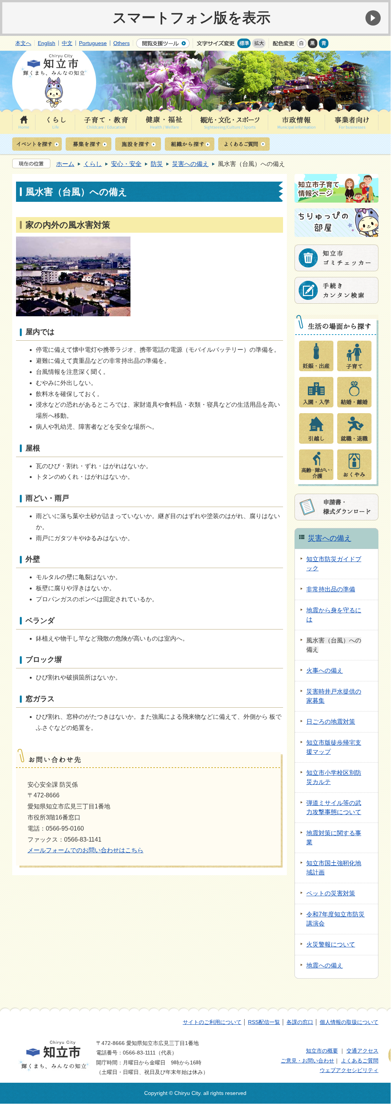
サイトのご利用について (212, 1022)
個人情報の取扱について (349, 1022)
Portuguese (93, 43)
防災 (157, 164)
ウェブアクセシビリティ (349, 1070)
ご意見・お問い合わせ (307, 1061)
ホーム (65, 164)
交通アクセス (362, 1051)
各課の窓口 (299, 1022)
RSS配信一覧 (264, 1022)
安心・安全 (126, 164)
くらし (93, 164)
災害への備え (190, 164)
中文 (67, 43)
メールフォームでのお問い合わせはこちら (85, 850)
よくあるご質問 (359, 1061)
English (46, 43)
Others (121, 43)
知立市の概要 (322, 1051)
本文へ (23, 43)
